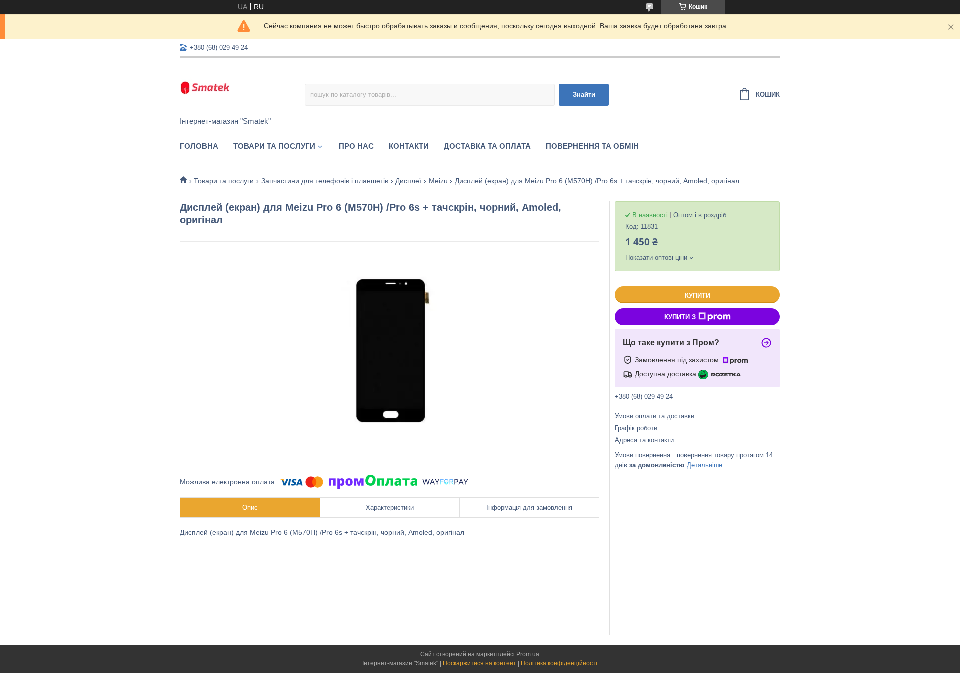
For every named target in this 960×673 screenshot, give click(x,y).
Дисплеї (409, 181)
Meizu (438, 181)
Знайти (584, 94)
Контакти (409, 146)
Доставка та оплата (487, 146)
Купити (697, 296)
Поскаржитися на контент (479, 663)
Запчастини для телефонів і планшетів (325, 181)
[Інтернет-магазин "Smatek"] (242, 88)
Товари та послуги (275, 146)
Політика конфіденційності (559, 663)
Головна (199, 146)
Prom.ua (528, 654)
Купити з (680, 317)
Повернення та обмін (592, 146)
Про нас (356, 146)
